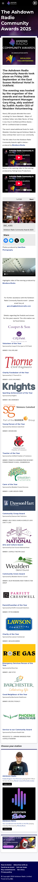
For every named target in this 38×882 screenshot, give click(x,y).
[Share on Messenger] (11, 240)
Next (30, 199)
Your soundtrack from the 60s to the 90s (16, 823)
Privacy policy (6, 872)
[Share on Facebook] (6, 240)
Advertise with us (20, 865)
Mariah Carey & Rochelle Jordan (24, 781)
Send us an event (7, 867)
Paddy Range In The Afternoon (12, 779)
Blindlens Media (18, 145)
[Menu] (3, 3)
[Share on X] (16, 240)
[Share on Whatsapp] (22, 240)
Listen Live (7, 784)
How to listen (6, 865)
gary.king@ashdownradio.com (19, 306)
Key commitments (8, 869)
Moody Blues (21, 825)
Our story (21, 869)
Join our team (21, 867)
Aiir (11, 879)
